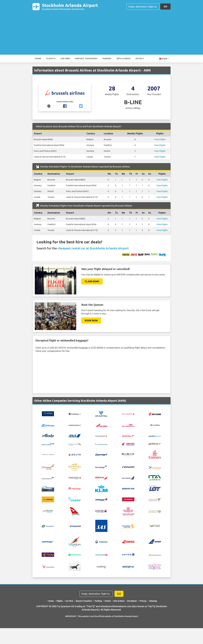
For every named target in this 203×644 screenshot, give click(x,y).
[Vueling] (101, 566)
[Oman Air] (155, 499)
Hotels (139, 58)
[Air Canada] (128, 414)
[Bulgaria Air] (74, 443)
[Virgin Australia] (48, 566)
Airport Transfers (86, 58)
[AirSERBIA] (155, 425)
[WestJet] (128, 566)
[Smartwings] (48, 541)
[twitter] (81, 105)
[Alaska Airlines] (48, 435)
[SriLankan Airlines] (74, 541)
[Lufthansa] (48, 499)
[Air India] (101, 425)
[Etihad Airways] (74, 466)
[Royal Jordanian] (155, 511)
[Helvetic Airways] (74, 478)
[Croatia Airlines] (48, 454)
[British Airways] (48, 444)
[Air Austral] (101, 413)
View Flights (159, 139)
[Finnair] (128, 467)
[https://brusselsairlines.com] (49, 105)
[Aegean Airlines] (48, 413)
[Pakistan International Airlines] (48, 511)
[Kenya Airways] (74, 488)
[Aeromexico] (74, 414)
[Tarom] (155, 541)
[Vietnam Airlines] (155, 554)
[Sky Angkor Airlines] (155, 525)
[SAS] (101, 525)
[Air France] (74, 425)
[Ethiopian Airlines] (48, 466)
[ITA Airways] (155, 477)
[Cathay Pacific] (101, 444)
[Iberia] (101, 478)
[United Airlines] (128, 554)
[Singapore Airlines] (128, 525)
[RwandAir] (48, 526)
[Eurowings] (101, 466)
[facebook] (65, 105)
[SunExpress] (101, 541)
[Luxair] (74, 499)
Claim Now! (92, 281)
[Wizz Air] (155, 566)
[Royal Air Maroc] (128, 511)
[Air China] (155, 413)
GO (165, 6)
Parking (106, 58)
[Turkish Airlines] (101, 554)
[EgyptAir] (101, 454)
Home (38, 58)
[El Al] (128, 454)
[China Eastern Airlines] (128, 444)
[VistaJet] (74, 566)
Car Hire (65, 58)
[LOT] (155, 488)
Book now (91, 320)
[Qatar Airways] (101, 511)
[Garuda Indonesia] (48, 478)
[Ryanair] (74, 526)
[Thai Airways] (48, 554)
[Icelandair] (128, 477)
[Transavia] (74, 554)
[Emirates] (155, 454)
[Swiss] (128, 541)
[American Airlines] (101, 435)
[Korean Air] (128, 488)
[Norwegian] (128, 499)
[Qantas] (74, 511)
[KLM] (101, 488)
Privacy (143, 601)
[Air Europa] (48, 425)
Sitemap (153, 601)
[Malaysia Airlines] (101, 499)
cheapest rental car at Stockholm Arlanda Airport (93, 248)
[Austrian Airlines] (128, 435)
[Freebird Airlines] (155, 467)
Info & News (123, 58)
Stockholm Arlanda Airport (70, 6)
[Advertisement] (101, 31)
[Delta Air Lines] (74, 454)
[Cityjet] (155, 444)
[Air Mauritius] (128, 425)
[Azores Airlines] (155, 435)
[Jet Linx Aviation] (48, 488)
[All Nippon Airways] (74, 435)
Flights (50, 58)
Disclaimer (132, 601)
